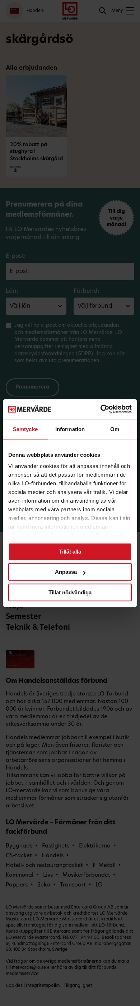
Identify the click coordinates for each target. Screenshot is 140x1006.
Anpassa (66, 572)
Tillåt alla (70, 551)
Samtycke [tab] (25, 429)
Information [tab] (70, 429)
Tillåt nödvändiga (70, 592)
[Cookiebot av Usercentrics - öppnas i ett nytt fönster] (101, 409)
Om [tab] (114, 429)
